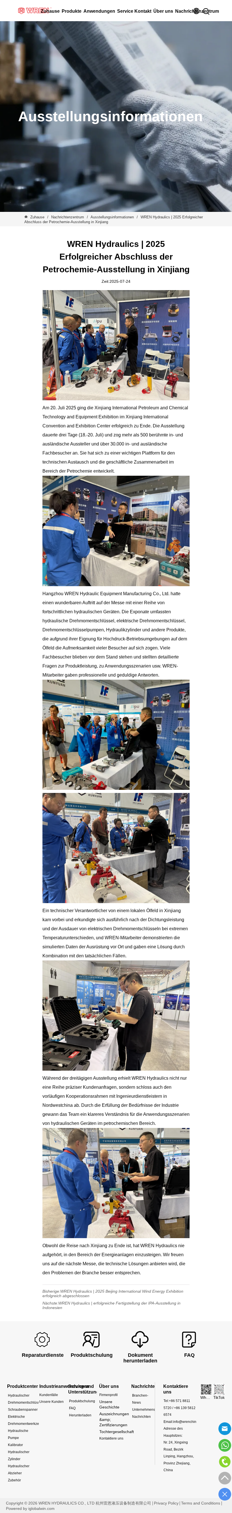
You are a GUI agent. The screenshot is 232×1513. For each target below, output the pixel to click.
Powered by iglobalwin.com (30, 1508)
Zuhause (37, 217)
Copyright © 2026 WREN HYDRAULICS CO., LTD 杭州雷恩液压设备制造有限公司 (78, 1503)
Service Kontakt (134, 11)
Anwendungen (99, 11)
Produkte (71, 11)
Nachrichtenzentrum (67, 217)
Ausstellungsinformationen (112, 217)
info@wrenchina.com (189, 1422)
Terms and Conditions (200, 1503)
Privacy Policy (166, 1503)
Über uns (163, 11)
